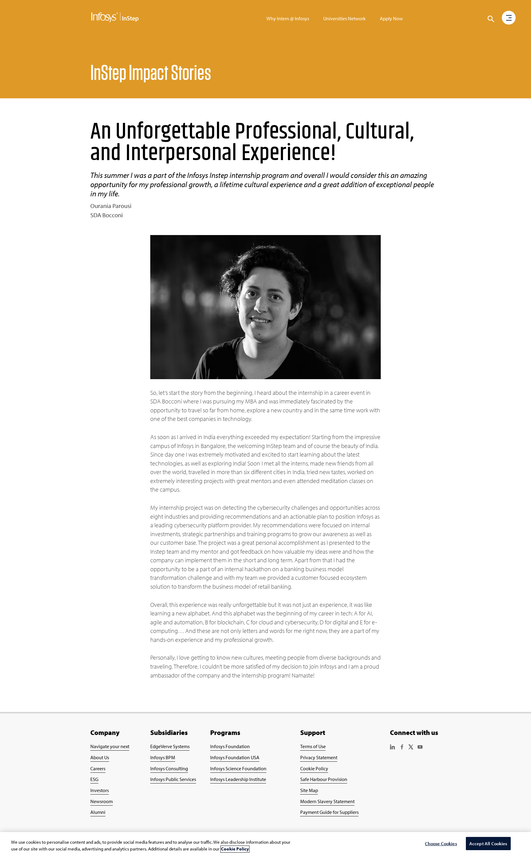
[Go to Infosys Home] (115, 18)
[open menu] (509, 18)
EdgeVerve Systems (170, 746)
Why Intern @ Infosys (287, 18)
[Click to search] (491, 19)
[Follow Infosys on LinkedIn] (392, 747)
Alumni (97, 812)
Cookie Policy (314, 768)
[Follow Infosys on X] (411, 747)
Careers (97, 768)
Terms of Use (313, 746)
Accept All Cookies (488, 843)
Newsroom (101, 801)
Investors (99, 790)
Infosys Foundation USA (234, 757)
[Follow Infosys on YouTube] (420, 747)
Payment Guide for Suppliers (329, 812)
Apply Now (391, 18)
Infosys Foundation (230, 746)
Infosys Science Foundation (238, 768)
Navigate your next (109, 746)
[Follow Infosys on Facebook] (401, 747)
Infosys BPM (162, 757)
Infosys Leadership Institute (238, 779)
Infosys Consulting (169, 768)
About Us (99, 757)
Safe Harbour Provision (323, 779)
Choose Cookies (441, 843)
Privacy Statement (318, 757)
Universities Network (344, 18)
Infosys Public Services (173, 779)
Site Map (309, 790)
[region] (265, 844)
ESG (94, 779)
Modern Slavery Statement (327, 801)
